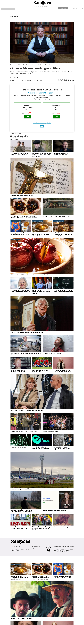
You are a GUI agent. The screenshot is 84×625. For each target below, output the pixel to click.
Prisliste (42, 125)
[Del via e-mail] (65, 80)
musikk (19, 133)
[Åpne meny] (80, 8)
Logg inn (74, 8)
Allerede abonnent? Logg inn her (42, 93)
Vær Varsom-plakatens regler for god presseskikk (64, 547)
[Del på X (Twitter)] (60, 80)
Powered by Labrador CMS (42, 559)
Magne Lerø (34, 548)
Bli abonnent (63, 8)
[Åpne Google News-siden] (73, 80)
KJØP (27, 116)
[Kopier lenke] (67, 80)
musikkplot (13, 133)
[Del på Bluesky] (69, 80)
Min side (42, 127)
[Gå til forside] (42, 2)
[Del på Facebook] (58, 80)
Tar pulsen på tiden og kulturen (42, 6)
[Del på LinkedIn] (62, 80)
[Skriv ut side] (71, 80)
